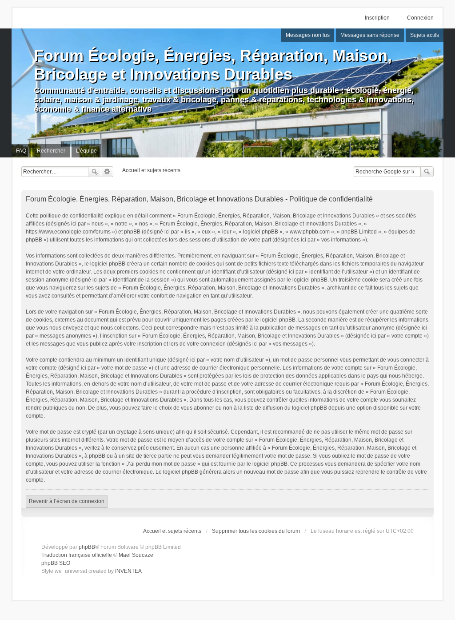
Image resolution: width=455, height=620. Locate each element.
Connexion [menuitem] (420, 18)
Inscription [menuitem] (377, 18)
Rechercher (94, 171)
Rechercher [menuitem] (51, 151)
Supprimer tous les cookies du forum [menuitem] (256, 531)
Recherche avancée (107, 171)
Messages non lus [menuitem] (308, 35)
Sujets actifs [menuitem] (424, 35)
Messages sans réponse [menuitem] (369, 35)
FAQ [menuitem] (21, 151)
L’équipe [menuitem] (86, 151)
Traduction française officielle (76, 555)
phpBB (87, 547)
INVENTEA (128, 571)
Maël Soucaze (136, 555)
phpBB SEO (55, 563)
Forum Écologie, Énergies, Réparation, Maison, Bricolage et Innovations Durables (213, 64)
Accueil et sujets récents (172, 531)
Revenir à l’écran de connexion (66, 501)
